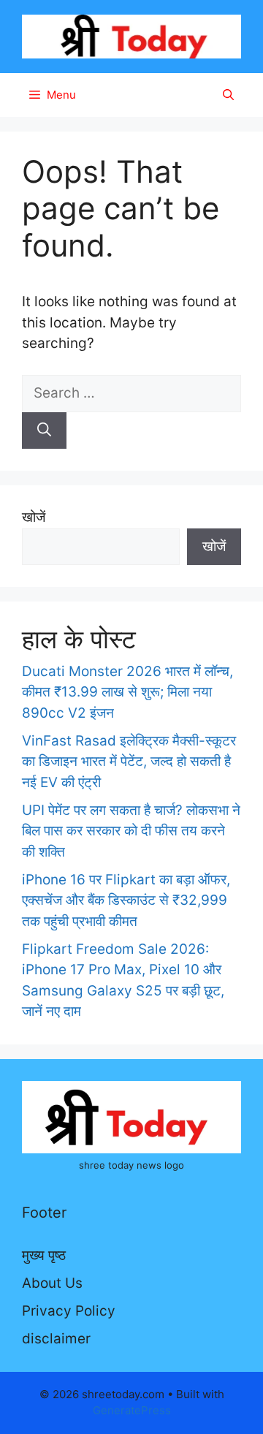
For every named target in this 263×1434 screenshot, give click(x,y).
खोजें (33, 517)
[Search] (44, 430)
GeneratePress (132, 1410)
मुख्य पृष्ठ (44, 1255)
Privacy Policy (68, 1310)
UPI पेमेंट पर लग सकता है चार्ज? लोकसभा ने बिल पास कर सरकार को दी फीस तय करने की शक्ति (131, 831)
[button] (228, 95)
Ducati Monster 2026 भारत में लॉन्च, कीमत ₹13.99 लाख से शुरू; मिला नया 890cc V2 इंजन (127, 692)
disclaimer (56, 1338)
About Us (52, 1283)
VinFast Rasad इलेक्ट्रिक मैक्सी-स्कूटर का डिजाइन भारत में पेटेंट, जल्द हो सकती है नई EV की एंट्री (129, 761)
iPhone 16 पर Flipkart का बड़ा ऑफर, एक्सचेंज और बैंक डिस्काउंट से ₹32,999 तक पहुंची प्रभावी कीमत (126, 900)
